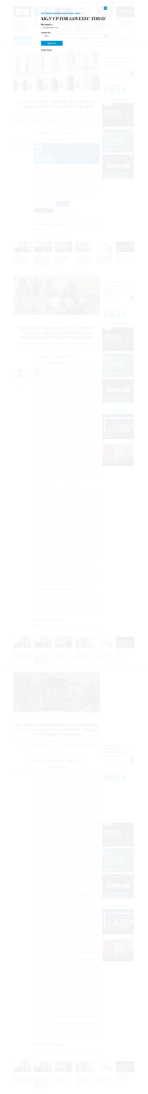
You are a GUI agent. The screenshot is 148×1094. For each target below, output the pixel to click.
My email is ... (47, 24)
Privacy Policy (46, 50)
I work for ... (47, 32)
